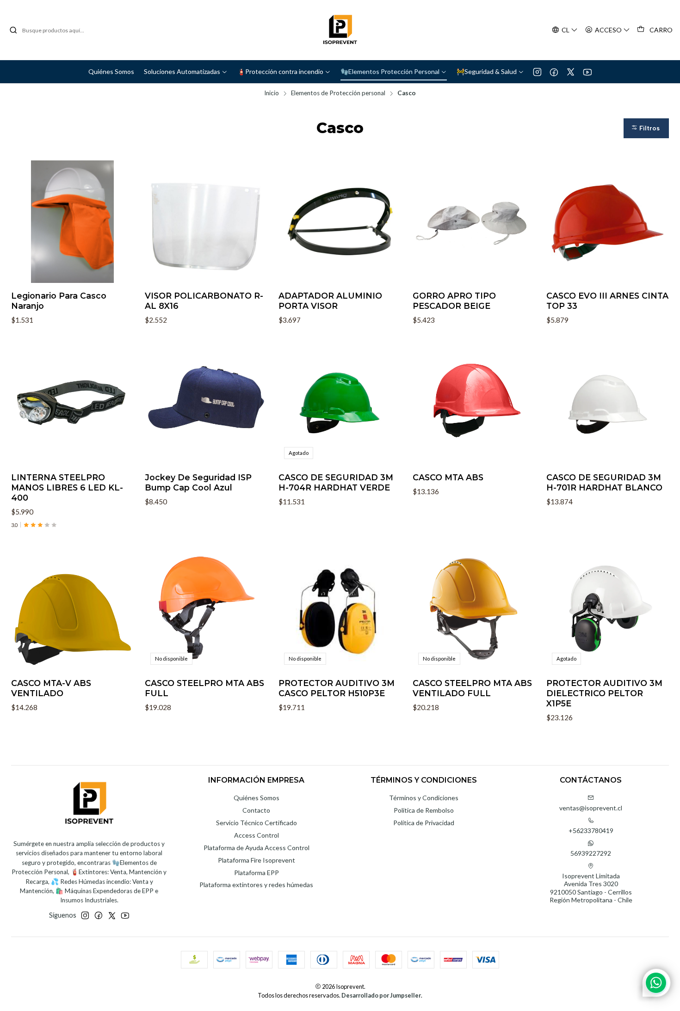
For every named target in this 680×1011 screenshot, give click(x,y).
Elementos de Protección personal (338, 93)
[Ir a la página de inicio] (340, 30)
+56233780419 (591, 830)
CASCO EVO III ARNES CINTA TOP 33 (607, 301)
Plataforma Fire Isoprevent (256, 860)
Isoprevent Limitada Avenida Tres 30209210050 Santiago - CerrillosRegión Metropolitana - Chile (591, 888)
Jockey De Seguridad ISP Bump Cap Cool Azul (198, 482)
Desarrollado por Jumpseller (381, 995)
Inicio (271, 93)
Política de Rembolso (424, 810)
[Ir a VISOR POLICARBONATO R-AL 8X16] (206, 221)
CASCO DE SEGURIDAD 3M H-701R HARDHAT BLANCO (604, 482)
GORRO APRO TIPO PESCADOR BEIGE (454, 301)
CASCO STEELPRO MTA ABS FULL (204, 688)
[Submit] (13, 30)
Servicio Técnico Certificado (256, 823)
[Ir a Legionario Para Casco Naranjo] (72, 221)
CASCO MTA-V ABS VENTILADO (51, 688)
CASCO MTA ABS (448, 477)
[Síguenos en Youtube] (587, 71)
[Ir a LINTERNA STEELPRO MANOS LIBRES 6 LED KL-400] (72, 403)
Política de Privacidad (423, 823)
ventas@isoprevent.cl (590, 808)
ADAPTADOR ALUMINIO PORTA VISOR (330, 301)
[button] (646, 128)
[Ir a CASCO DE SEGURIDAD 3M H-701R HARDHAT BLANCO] (607, 403)
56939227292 (590, 853)
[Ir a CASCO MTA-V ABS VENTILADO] (72, 608)
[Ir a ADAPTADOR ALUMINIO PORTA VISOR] (339, 221)
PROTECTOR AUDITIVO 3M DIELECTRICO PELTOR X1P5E (604, 693)
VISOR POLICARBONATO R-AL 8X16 (204, 301)
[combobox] (56, 30)
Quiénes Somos (256, 798)
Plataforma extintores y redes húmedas (256, 884)
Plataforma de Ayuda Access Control (256, 848)
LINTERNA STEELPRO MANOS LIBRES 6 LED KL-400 (67, 487)
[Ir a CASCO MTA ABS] (474, 403)
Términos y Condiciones (423, 798)
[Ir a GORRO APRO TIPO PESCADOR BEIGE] (474, 221)
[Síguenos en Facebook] (554, 71)
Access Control (256, 835)
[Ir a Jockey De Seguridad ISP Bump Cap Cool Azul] (206, 403)
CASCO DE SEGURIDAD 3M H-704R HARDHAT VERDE (335, 482)
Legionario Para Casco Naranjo (58, 301)
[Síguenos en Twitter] (570, 71)
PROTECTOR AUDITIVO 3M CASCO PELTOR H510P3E (336, 688)
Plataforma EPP (256, 872)
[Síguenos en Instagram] (537, 71)
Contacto (256, 810)
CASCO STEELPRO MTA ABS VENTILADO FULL (472, 688)
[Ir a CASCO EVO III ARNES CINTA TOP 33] (607, 221)
